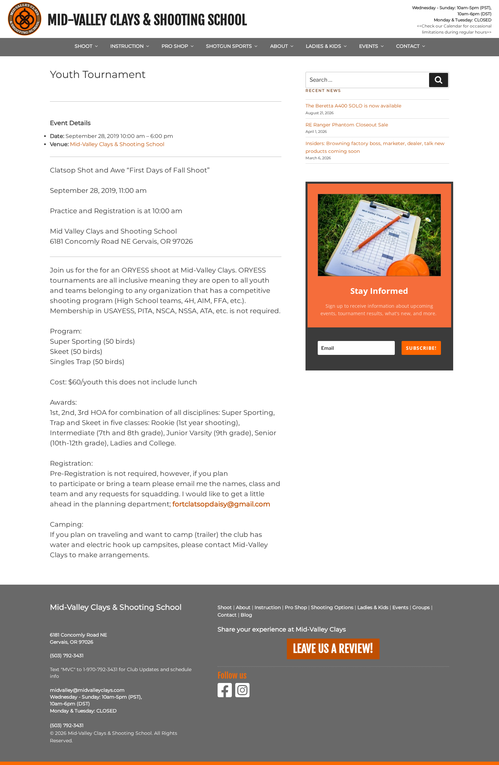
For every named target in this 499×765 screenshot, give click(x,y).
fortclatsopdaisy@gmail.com (221, 504)
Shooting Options (332, 607)
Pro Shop (175, 46)
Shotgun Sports (229, 46)
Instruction (127, 46)
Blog (246, 615)
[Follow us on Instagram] (244, 694)
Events (368, 46)
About (279, 46)
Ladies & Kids (323, 46)
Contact (408, 46)
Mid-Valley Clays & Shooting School (147, 20)
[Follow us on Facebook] (226, 694)
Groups (421, 607)
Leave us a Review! (333, 649)
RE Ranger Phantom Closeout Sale (347, 125)
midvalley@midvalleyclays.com (87, 690)
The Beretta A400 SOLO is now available (353, 106)
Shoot (83, 46)
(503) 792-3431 (67, 655)
